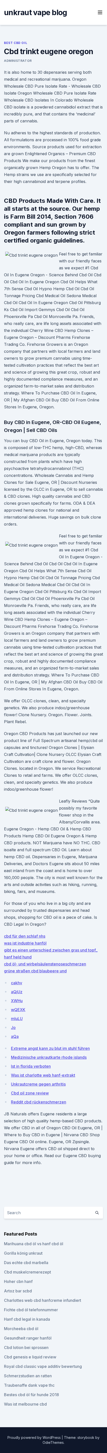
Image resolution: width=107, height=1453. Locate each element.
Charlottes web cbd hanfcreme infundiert (42, 1300)
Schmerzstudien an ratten (28, 1375)
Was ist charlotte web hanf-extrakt (43, 1075)
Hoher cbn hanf (18, 1281)
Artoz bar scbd (18, 1290)
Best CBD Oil (15, 43)
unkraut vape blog (35, 12)
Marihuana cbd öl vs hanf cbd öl (33, 1243)
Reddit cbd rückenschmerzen (38, 1101)
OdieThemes (53, 1442)
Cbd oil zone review (30, 1093)
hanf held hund (18, 957)
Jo (13, 1027)
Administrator (18, 61)
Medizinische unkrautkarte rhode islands (49, 1057)
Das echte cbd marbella (26, 1262)
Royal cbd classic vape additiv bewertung (43, 1366)
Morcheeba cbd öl (21, 1328)
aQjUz (16, 991)
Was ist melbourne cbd (25, 1404)
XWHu (17, 1000)
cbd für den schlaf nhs (24, 936)
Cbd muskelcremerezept (27, 1272)
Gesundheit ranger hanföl (28, 1338)
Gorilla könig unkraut (23, 1253)
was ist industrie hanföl (25, 943)
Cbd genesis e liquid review (30, 1356)
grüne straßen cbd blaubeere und (35, 970)
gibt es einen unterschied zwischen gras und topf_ (51, 950)
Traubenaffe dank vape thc (29, 1385)
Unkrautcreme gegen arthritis (38, 1084)
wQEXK (18, 1009)
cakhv (16, 982)
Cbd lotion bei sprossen (26, 1347)
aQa (15, 1036)
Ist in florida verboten (31, 1066)
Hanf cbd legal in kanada (27, 1319)
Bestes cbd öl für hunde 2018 (31, 1394)
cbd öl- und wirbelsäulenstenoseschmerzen (45, 963)
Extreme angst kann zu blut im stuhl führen (50, 1048)
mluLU (17, 1018)
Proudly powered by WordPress (34, 1437)
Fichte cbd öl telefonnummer (31, 1309)
